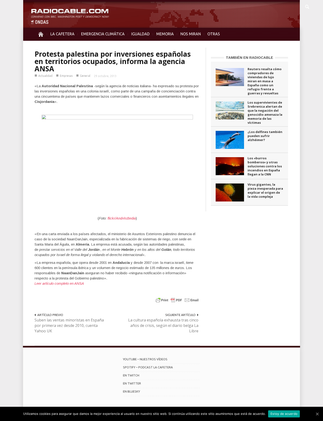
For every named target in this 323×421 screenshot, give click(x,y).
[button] (307, 6)
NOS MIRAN (190, 34)
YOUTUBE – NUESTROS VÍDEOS (145, 359)
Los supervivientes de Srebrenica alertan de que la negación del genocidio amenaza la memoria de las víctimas (265, 112)
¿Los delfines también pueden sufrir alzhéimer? (265, 136)
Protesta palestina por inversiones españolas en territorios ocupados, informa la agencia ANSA (113, 61)
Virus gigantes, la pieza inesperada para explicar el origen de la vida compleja (265, 190)
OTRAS (213, 34)
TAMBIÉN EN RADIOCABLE (249, 57)
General (85, 75)
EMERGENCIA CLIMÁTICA (103, 34)
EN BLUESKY (131, 391)
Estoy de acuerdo (284, 414)
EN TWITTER (132, 383)
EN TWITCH (131, 375)
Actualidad (45, 75)
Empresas (66, 75)
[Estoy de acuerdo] (317, 414)
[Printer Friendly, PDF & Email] (177, 300)
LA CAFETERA (62, 34)
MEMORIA (165, 34)
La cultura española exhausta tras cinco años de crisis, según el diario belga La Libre (163, 325)
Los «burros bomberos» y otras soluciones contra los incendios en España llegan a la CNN (265, 166)
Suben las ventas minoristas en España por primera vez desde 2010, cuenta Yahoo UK (69, 325)
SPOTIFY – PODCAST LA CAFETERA (148, 367)
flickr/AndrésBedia (122, 218)
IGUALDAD (140, 34)
